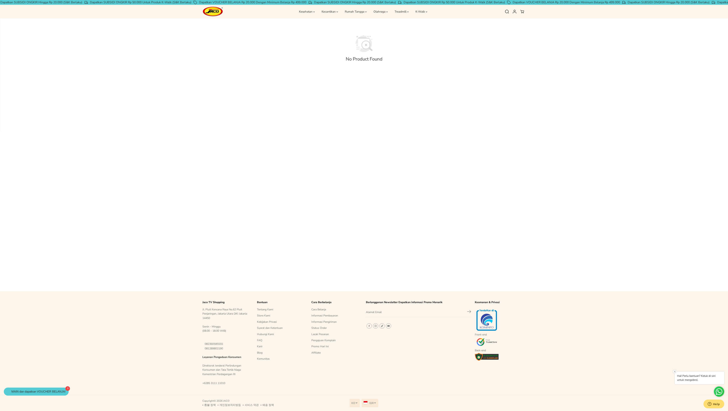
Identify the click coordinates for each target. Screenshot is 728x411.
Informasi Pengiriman (324, 322)
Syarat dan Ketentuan (270, 328)
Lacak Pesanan (320, 334)
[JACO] (212, 12)
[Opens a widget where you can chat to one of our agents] (713, 404)
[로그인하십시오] (514, 11)
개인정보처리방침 (230, 405)
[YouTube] (388, 326)
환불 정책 (210, 405)
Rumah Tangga (355, 12)
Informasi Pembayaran (324, 315)
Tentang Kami (265, 309)
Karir (259, 346)
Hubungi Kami (265, 334)
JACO (226, 401)
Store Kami (263, 315)
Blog (259, 352)
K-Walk (421, 12)
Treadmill (401, 12)
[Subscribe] (469, 312)
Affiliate (316, 352)
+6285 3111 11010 (213, 383)
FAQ (259, 340)
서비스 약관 (252, 405)
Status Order (319, 328)
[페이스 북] (369, 326)
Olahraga (380, 12)
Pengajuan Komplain (323, 340)
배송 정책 (268, 405)
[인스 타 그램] (375, 326)
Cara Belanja (318, 309)
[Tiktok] (382, 326)
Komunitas (263, 359)
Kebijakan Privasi (267, 322)
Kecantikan (329, 12)
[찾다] (507, 11)
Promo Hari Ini (320, 346)
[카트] (522, 11)
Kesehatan (306, 12)
